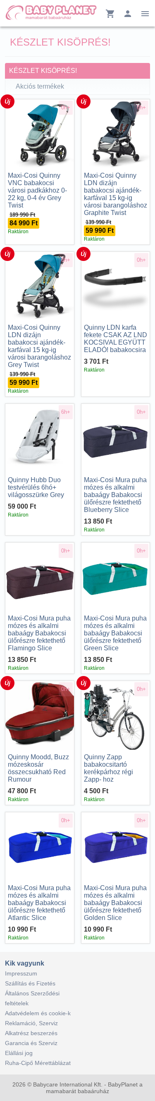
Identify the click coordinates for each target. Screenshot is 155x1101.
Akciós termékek (40, 86)
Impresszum (21, 973)
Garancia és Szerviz (31, 1043)
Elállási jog (19, 1053)
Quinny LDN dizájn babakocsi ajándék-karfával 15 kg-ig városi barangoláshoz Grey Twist (39, 346)
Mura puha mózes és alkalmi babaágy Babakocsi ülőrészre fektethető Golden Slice (115, 902)
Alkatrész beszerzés (31, 1033)
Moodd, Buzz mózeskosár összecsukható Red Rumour (38, 768)
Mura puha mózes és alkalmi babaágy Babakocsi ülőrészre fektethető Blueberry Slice (115, 494)
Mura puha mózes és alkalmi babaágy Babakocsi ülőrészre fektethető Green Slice (115, 633)
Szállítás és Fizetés (30, 983)
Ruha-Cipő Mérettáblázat (38, 1063)
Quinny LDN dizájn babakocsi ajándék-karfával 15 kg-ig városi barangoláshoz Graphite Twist (115, 194)
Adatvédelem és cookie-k (38, 1013)
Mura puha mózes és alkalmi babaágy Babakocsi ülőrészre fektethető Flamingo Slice (39, 633)
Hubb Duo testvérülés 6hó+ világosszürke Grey (36, 487)
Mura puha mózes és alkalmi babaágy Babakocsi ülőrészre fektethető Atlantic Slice (39, 902)
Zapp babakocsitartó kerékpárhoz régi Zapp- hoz (108, 768)
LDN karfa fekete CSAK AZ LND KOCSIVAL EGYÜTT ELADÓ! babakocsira (115, 338)
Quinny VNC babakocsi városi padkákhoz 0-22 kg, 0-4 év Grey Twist (37, 190)
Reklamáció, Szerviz (31, 1023)
